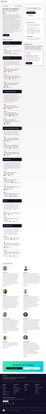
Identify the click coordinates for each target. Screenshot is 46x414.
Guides (15, 386)
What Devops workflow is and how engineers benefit (17, 377)
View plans (4, 393)
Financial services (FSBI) (38, 387)
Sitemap (4, 390)
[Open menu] (44, 1)
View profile (5, 332)
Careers (25, 387)
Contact (4, 386)
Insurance (36, 390)
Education (36, 386)
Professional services (6, 394)
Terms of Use (32, 410)
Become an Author (16, 387)
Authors (15, 393)
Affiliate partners (16, 390)
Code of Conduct (41, 410)
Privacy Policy (36, 410)
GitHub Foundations (6, 377)
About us (25, 386)
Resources (25, 390)
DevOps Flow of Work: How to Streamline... (9, 378)
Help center (4, 387)
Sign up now (5, 401)
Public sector (37, 393)
